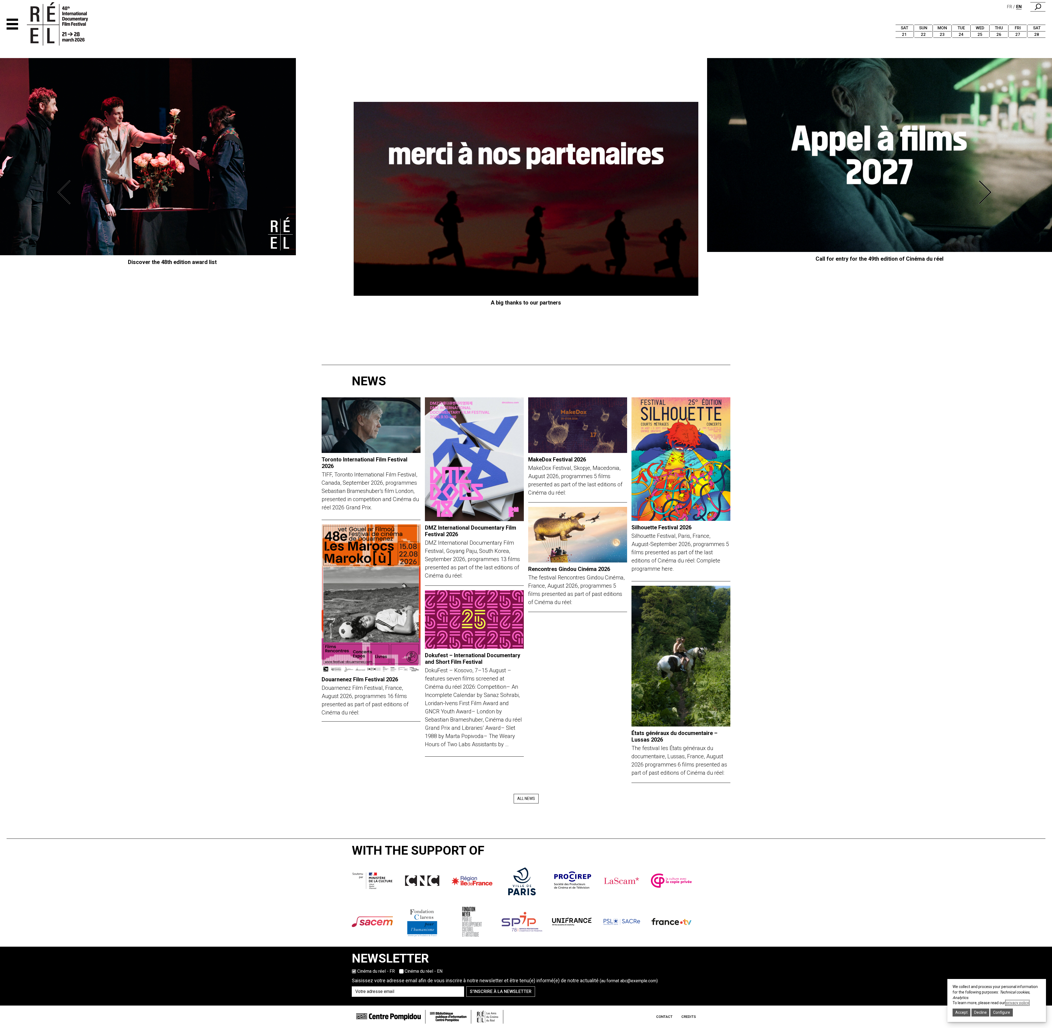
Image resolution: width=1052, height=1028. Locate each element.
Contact (664, 1017)
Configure (1001, 1012)
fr (1009, 6)
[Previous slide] (66, 192)
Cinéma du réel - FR (376, 971)
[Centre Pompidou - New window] (388, 1016)
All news (526, 798)
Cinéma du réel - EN (423, 971)
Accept (961, 1012)
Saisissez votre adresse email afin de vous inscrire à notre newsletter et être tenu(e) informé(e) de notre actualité (505, 980)
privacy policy (1017, 1003)
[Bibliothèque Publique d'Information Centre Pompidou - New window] (448, 1017)
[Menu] (12, 24)
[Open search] (1037, 7)
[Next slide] (986, 192)
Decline (980, 1012)
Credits (688, 1017)
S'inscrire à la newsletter (500, 991)
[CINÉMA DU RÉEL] (67, 24)
